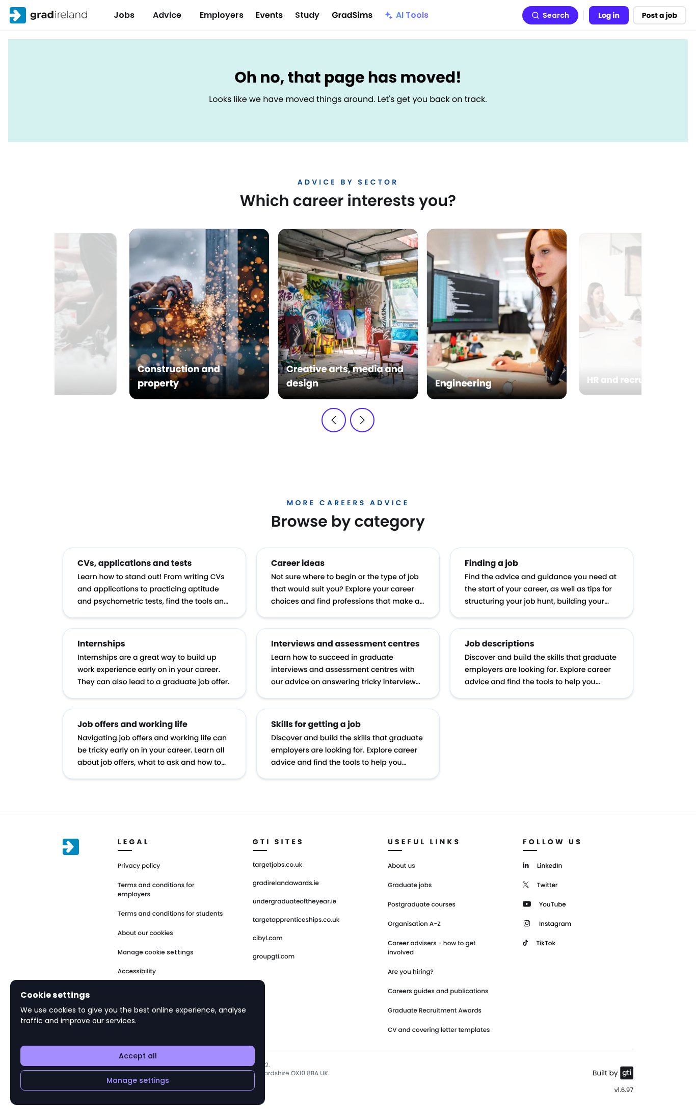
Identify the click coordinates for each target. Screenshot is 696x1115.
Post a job (659, 15)
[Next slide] (362, 420)
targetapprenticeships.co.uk (296, 920)
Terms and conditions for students (170, 914)
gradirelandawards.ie (286, 883)
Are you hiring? (411, 972)
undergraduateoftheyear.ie (294, 902)
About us (401, 866)
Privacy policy (139, 866)
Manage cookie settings (156, 952)
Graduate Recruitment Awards (434, 1010)
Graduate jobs (410, 885)
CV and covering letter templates (439, 1030)
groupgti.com (274, 957)
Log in (609, 15)
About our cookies (145, 933)
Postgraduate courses (422, 904)
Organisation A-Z (414, 924)
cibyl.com (268, 939)
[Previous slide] (334, 420)
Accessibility (137, 971)
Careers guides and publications (438, 991)
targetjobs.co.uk (278, 865)
